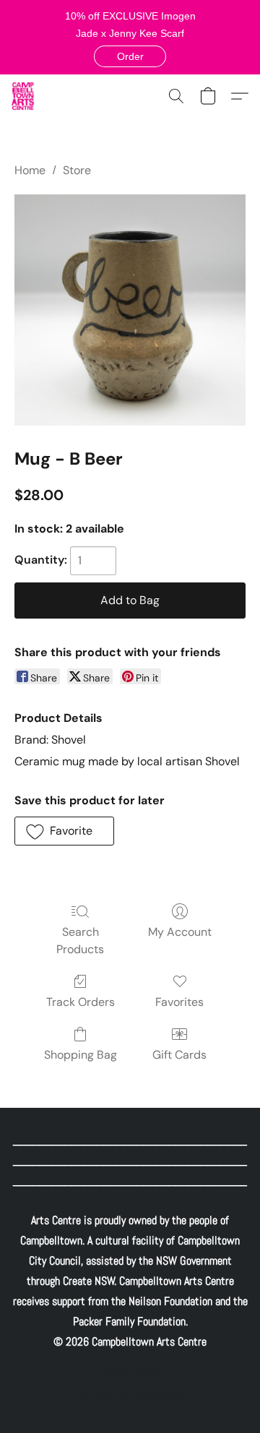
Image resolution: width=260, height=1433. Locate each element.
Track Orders (80, 1002)
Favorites (179, 1002)
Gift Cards (179, 1054)
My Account (180, 931)
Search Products (80, 940)
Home (30, 170)
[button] (130, 56)
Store (77, 170)
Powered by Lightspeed (130, 1394)
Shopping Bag (80, 1054)
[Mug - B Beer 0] (130, 310)
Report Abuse (130, 1369)
